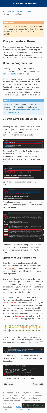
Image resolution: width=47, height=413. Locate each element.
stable (9, 31)
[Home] (3, 11)
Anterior (9, 384)
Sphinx (19, 407)
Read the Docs (25, 409)
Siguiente (37, 384)
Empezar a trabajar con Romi (19, 11)
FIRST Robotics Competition (25, 3)
